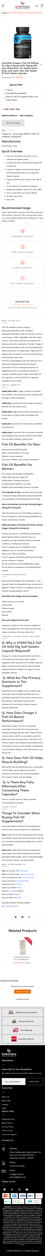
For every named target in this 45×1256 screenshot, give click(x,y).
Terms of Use (7, 1130)
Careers (5, 1104)
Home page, (18, 134)
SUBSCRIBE (34, 1081)
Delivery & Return (9, 116)
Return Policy (7, 1123)
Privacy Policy (8, 1126)
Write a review (22, 991)
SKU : (4, 130)
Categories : (7, 134)
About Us (5, 1097)
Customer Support (9, 1134)
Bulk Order (6, 1100)
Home (4, 13)
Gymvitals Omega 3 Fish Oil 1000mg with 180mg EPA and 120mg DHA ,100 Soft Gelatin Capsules (22, 958)
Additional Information (22, 308)
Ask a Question (26, 116)
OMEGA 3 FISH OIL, (31, 134)
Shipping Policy (8, 1119)
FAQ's (4, 1108)
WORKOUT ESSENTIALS (11, 136)
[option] (22, 41)
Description (22, 302)
